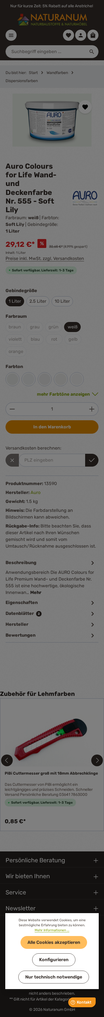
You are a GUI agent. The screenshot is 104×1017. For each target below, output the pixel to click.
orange (16, 351)
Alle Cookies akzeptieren (53, 942)
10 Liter (62, 301)
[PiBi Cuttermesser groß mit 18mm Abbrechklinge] (52, 735)
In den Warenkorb (52, 426)
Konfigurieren (54, 959)
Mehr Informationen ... (52, 930)
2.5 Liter (37, 301)
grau (35, 327)
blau (35, 339)
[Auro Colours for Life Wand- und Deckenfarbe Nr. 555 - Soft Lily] (52, 120)
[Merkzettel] (68, 35)
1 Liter (15, 301)
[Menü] (11, 35)
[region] (52, 125)
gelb (73, 339)
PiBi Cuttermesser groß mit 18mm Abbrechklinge (51, 773)
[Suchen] (91, 51)
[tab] (51, 577)
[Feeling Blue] (77, 379)
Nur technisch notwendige (53, 977)
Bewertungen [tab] (20, 635)
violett (15, 339)
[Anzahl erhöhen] (91, 409)
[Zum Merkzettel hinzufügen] (85, 107)
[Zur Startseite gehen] (52, 19)
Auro (35, 492)
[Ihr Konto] (80, 35)
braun (15, 327)
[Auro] (85, 198)
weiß (72, 327)
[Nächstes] (97, 760)
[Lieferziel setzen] (91, 460)
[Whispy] (61, 379)
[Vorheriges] (7, 760)
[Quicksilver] (45, 379)
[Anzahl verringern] (12, 409)
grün (54, 327)
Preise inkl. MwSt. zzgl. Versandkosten (45, 258)
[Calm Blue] (28, 379)
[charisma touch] (12, 379)
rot (54, 339)
